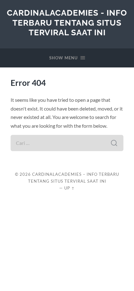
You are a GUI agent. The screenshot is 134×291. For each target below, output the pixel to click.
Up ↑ (69, 187)
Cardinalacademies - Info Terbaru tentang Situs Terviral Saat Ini (67, 22)
